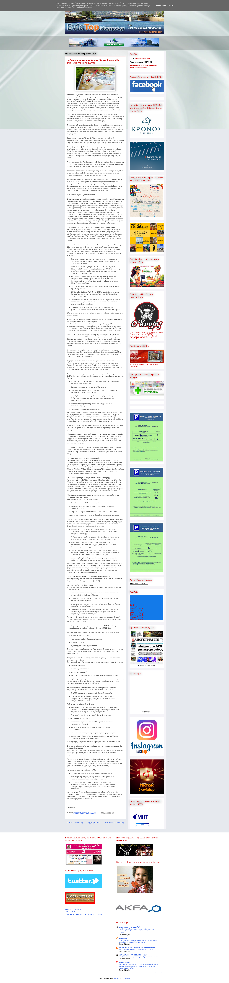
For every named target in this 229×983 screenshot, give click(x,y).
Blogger (127, 978)
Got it (171, 5)
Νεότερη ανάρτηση (75, 822)
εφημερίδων (152, 665)
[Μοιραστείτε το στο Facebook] (110, 813)
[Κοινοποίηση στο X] (107, 813)
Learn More (161, 5)
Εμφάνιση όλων (160, 972)
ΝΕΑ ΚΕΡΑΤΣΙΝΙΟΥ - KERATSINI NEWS (133, 955)
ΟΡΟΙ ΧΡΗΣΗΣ (70, 912)
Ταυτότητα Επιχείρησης (73, 909)
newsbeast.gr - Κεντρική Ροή (129, 927)
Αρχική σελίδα (94, 822)
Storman (116, 978)
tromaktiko (123, 938)
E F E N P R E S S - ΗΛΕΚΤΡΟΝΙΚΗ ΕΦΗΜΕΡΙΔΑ (137, 947)
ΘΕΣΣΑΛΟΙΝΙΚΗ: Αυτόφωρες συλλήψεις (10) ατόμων (136, 949)
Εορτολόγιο (146, 711)
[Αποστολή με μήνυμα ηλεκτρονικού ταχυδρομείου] (102, 813)
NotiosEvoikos (124, 962)
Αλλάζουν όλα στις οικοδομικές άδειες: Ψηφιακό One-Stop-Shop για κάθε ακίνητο (94, 61)
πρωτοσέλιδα (143, 665)
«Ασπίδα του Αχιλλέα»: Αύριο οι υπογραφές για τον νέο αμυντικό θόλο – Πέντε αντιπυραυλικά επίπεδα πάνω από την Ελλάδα (138, 931)
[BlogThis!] (104, 813)
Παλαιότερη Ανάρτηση (114, 822)
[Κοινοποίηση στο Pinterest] (113, 813)
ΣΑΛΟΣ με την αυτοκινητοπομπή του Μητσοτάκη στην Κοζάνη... (139, 957)
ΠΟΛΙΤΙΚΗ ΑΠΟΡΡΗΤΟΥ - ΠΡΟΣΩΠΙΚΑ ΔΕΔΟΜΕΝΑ (83, 914)
